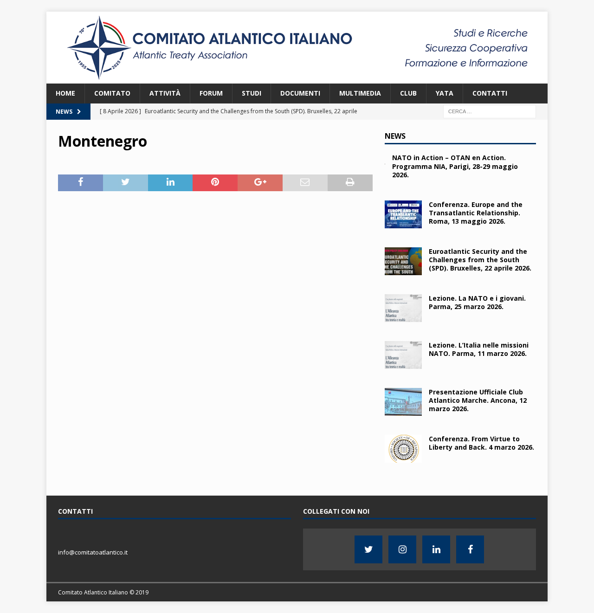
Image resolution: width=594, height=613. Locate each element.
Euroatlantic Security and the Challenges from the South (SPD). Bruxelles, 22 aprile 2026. (480, 259)
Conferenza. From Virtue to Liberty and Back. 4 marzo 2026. (481, 443)
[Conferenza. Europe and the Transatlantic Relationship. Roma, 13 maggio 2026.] (403, 214)
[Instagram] (402, 549)
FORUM (211, 93)
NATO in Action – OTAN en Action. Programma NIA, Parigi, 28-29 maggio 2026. (455, 166)
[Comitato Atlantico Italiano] (297, 78)
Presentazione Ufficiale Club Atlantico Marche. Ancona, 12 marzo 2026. (478, 400)
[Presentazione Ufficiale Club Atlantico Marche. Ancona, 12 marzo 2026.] (403, 402)
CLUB (408, 93)
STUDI (251, 93)
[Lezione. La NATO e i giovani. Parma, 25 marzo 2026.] (403, 308)
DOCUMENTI (300, 93)
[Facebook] (470, 549)
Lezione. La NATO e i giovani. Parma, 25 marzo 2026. (477, 302)
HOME (65, 93)
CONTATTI (489, 93)
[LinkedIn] (436, 549)
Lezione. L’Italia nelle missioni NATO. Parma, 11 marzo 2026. (479, 349)
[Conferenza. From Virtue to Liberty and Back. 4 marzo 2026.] (403, 449)
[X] (368, 549)
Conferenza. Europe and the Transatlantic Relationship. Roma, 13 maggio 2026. (476, 213)
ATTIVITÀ (165, 93)
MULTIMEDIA (360, 93)
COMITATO (112, 93)
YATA (444, 93)
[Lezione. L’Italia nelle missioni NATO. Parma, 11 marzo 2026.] (403, 355)
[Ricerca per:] (489, 110)
